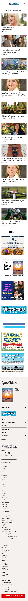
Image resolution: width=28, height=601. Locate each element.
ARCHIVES (17, 389)
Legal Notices (3, 559)
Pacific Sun (4, 486)
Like (23, 323)
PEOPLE (3, 432)
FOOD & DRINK (5, 429)
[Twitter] (9, 453)
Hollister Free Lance (6, 522)
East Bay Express (3, 469)
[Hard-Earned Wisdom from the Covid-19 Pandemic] (14, 129)
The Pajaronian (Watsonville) (9, 536)
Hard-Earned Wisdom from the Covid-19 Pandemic (12, 138)
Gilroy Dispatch (5, 518)
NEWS (3, 419)
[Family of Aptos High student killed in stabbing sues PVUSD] (14, 64)
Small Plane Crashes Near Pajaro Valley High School (12, 202)
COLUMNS (4, 426)
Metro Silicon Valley (4, 478)
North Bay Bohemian (4, 483)
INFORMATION (5, 407)
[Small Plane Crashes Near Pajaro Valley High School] (14, 193)
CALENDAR (4, 436)
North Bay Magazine (4, 505)
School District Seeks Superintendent (8, 29)
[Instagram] (6, 453)
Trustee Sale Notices (4, 575)
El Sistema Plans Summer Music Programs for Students (12, 117)
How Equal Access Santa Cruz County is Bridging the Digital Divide (13, 159)
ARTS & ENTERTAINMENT (8, 422)
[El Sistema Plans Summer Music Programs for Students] (14, 108)
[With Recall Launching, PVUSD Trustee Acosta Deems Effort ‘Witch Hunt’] (14, 85)
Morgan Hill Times (6, 529)
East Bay (3, 500)
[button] (25, 3)
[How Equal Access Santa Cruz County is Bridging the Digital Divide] (14, 150)
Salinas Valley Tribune (7, 534)
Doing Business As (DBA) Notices (4, 570)
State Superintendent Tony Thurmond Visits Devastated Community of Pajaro (11, 51)
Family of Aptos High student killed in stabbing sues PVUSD (13, 73)
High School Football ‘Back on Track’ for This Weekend (11, 223)
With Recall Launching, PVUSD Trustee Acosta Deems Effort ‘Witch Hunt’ (13, 95)
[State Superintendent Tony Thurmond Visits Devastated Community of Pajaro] (14, 41)
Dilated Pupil (4, 497)
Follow (22, 327)
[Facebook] (2, 453)
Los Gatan (4, 527)
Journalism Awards (6, 584)
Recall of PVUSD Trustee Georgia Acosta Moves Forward (12, 180)
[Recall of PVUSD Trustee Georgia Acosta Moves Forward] (14, 171)
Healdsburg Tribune (6, 520)
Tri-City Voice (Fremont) (7, 538)
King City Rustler (5, 525)
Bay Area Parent (3, 494)
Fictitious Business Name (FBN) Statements (4, 564)
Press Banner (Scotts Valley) (8, 531)
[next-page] (17, 232)
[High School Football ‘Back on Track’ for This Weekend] (14, 214)
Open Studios (5, 502)
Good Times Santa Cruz (4, 474)
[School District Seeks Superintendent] (14, 19)
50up (2, 491)
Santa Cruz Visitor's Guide (5, 510)
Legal (2, 553)
